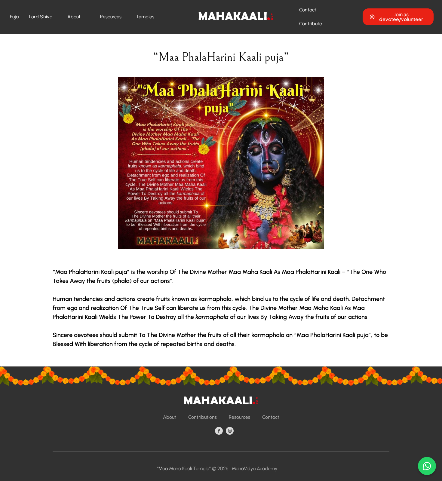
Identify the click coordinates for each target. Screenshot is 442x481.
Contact (307, 10)
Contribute (310, 23)
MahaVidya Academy (254, 468)
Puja (14, 17)
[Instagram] (230, 431)
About (74, 17)
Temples (145, 17)
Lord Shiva (40, 17)
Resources (110, 17)
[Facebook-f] (219, 431)
